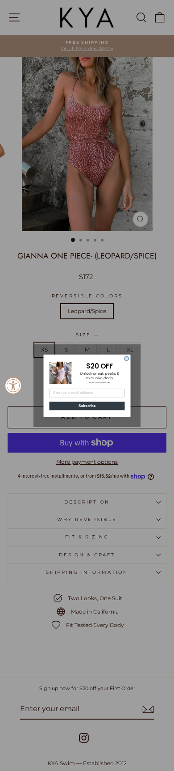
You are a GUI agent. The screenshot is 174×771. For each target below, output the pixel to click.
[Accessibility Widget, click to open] (13, 385)
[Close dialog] (126, 358)
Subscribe (87, 406)
